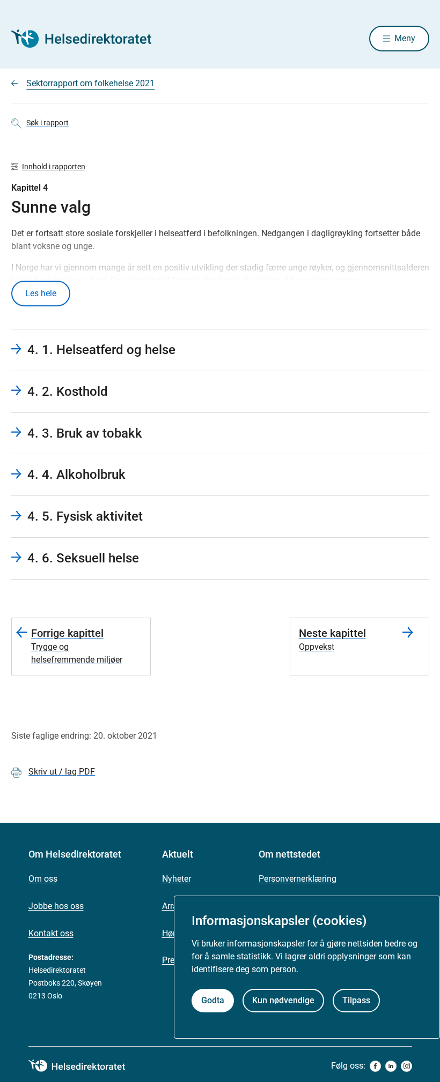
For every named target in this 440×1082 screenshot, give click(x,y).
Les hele (40, 293)
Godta (212, 1000)
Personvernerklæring (297, 879)
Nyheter (176, 879)
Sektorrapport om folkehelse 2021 (90, 83)
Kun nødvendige (283, 1000)
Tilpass (356, 1000)
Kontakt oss (51, 933)
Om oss (42, 879)
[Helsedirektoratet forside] (88, 38)
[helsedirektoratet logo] (84, 1066)
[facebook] (375, 1066)
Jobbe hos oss (56, 906)
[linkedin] (391, 1066)
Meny (404, 38)
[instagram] (406, 1066)
